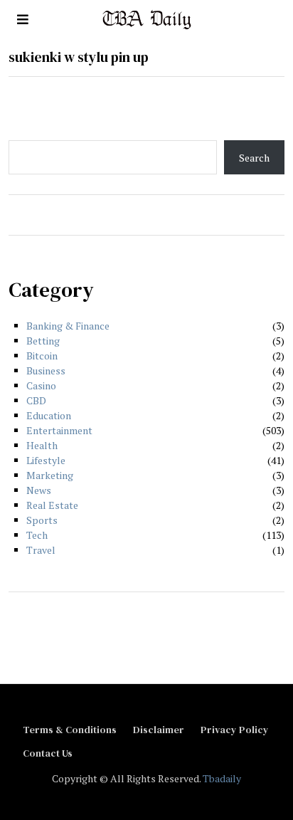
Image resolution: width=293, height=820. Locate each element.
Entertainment (59, 430)
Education (48, 415)
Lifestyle (45, 460)
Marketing (49, 475)
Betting (43, 340)
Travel (40, 550)
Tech (37, 535)
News (38, 490)
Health (42, 445)
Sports (42, 520)
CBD (36, 400)
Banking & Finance (68, 325)
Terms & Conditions (70, 729)
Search (254, 157)
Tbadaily (222, 778)
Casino (41, 385)
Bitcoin (42, 355)
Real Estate (52, 505)
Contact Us (48, 753)
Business (45, 370)
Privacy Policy (235, 729)
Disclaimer (158, 729)
